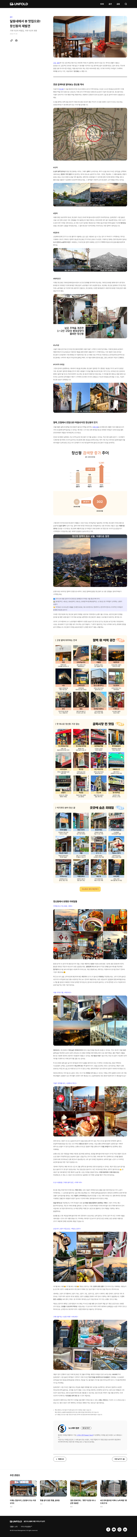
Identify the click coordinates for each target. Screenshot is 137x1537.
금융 (118, 4)
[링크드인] (125, 1529)
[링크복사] (11, 40)
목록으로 (61, 1459)
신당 (54, 63)
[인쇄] (16, 40)
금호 (58, 63)
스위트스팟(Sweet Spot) (85, 1435)
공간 (110, 4)
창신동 (61, 89)
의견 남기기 (118, 1459)
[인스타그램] (119, 1529)
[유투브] (114, 1529)
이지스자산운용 (26, 1527)
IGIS (102, 4)
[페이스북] (108, 1529)
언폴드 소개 (13, 1527)
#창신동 (95, 427)
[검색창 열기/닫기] (126, 4)
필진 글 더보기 (86, 1428)
